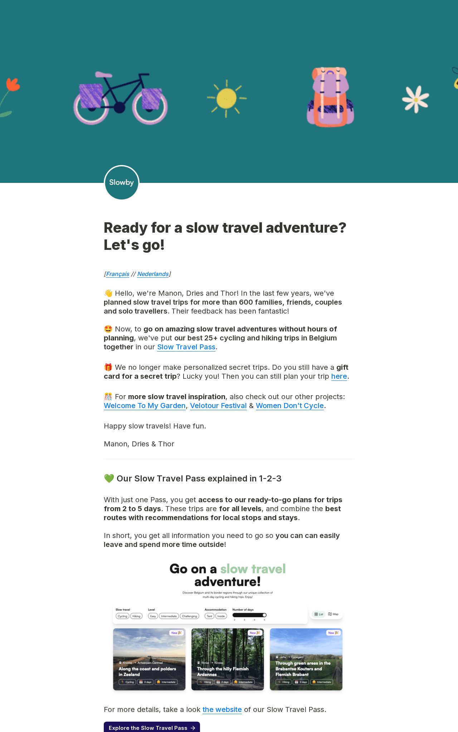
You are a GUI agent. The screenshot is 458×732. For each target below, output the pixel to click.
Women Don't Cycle (290, 405)
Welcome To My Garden (145, 405)
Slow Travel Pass (186, 347)
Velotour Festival (218, 405)
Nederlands (153, 273)
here (339, 376)
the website (222, 709)
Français (117, 273)
